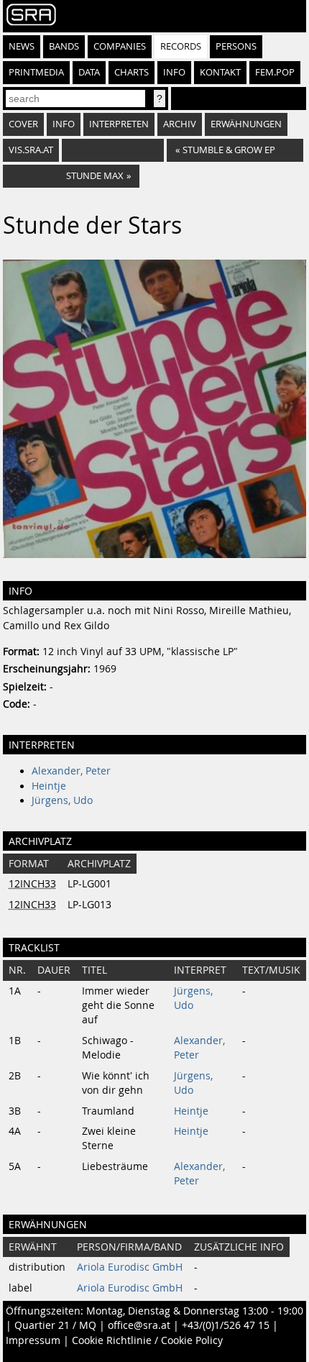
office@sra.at (139, 1325)
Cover (23, 124)
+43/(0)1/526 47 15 (225, 1325)
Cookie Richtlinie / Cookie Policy (147, 1340)
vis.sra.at (31, 150)
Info (174, 72)
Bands (64, 46)
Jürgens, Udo (62, 800)
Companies (119, 46)
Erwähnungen (246, 124)
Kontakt (220, 72)
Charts (131, 72)
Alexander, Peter (71, 770)
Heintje (49, 786)
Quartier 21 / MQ (55, 1325)
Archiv (179, 124)
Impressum (33, 1340)
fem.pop (275, 72)
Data (89, 72)
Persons (236, 46)
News (21, 46)
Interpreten (119, 124)
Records (180, 46)
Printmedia (36, 72)
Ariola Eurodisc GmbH (130, 1267)
